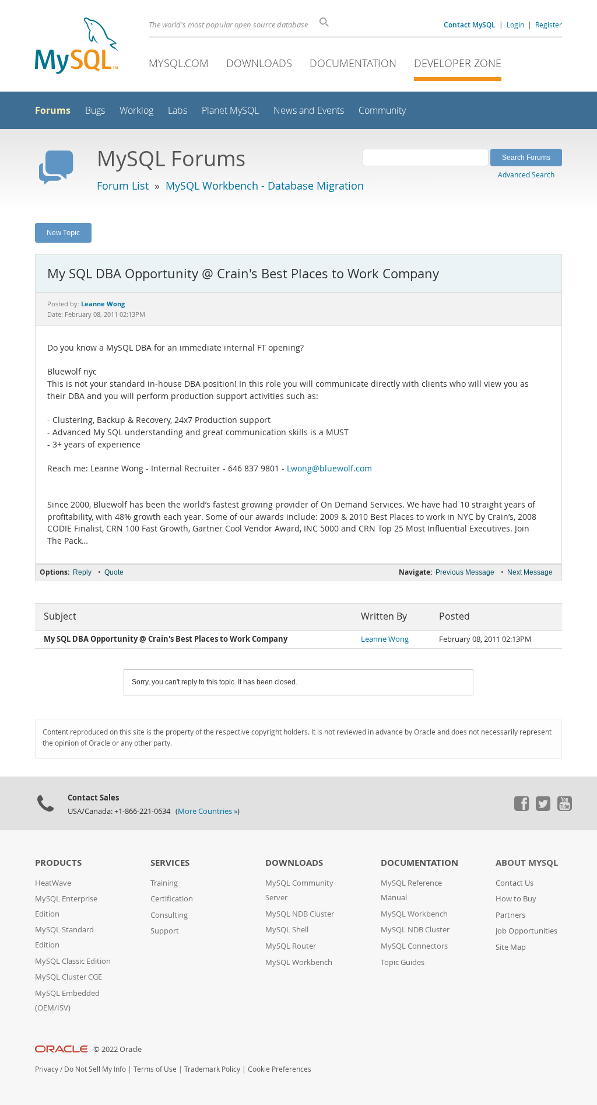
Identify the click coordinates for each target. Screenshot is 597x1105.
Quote (114, 572)
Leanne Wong (385, 639)
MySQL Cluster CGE (68, 977)
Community (382, 110)
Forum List (123, 186)
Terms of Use (155, 1069)
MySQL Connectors (414, 946)
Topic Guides (402, 962)
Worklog (136, 110)
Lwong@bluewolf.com (329, 468)
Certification (171, 899)
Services (169, 862)
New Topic (63, 232)
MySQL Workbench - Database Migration (265, 186)
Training (164, 883)
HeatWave (53, 883)
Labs (177, 110)
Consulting (169, 915)
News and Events (308, 110)
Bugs (95, 110)
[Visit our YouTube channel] (564, 808)
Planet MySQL (230, 110)
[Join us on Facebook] (521, 808)
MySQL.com (179, 63)
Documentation (353, 63)
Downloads (259, 63)
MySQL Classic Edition (73, 961)
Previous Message (465, 572)
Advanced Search (526, 174)
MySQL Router (290, 946)
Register (548, 24)
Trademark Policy (212, 1069)
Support (164, 931)
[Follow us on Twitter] (542, 808)
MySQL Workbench (298, 962)
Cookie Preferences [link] (279, 1069)
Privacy (46, 1069)
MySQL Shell (286, 930)
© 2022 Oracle (117, 1049)
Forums (53, 110)
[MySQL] (76, 47)
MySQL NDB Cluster (299, 914)
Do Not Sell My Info (95, 1069)
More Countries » (207, 811)
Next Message (530, 572)
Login (515, 24)
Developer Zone (457, 63)
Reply (82, 572)
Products (58, 862)
